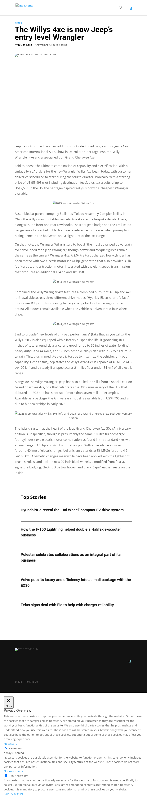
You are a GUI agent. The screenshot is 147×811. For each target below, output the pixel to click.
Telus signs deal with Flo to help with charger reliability (67, 605)
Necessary (15, 748)
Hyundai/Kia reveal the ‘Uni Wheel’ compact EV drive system (72, 510)
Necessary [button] (10, 743)
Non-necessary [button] (13, 771)
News (18, 23)
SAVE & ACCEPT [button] (13, 794)
